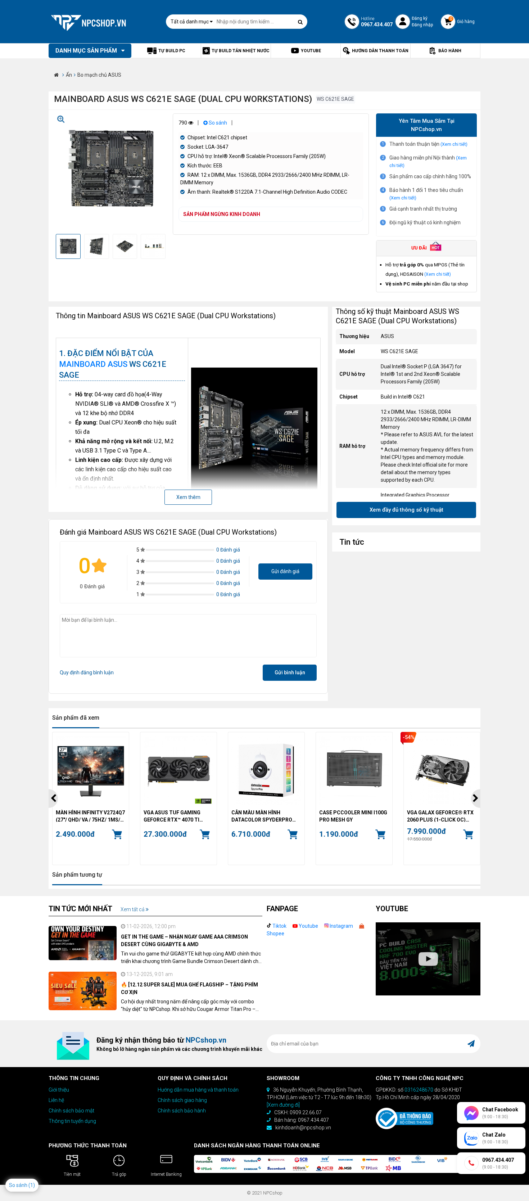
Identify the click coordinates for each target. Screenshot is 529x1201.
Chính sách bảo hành (182, 1111)
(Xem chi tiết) (453, 144)
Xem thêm (188, 497)
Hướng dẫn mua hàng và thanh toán (198, 1090)
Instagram (341, 926)
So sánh (217, 123)
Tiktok (278, 926)
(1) (31, 1185)
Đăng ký (420, 18)
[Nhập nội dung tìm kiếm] (300, 22)
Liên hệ (56, 1100)
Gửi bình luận (290, 672)
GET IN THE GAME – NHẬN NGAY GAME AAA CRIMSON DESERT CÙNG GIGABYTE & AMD (184, 940)
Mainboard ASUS (93, 364)
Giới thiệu (59, 1090)
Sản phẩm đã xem (75, 717)
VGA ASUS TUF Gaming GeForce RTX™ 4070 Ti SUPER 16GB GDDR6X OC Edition (173, 816)
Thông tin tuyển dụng (72, 1121)
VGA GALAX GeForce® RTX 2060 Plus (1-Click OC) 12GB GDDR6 (440, 816)
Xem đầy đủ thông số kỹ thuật (406, 510)
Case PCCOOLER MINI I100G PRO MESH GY (353, 816)
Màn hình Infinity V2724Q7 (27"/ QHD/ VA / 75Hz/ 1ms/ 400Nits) (90, 816)
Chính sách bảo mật (71, 1111)
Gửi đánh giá (285, 571)
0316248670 (418, 1090)
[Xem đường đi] (283, 1105)
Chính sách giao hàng (182, 1100)
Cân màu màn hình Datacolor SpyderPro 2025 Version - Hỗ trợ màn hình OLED (266, 816)
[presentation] (53, 798)
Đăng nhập (422, 24)
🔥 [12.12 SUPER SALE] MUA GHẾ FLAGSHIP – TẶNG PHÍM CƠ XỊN (189, 988)
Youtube (308, 926)
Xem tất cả (133, 909)
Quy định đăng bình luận (87, 672)
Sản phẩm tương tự (77, 874)
